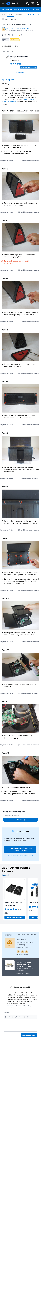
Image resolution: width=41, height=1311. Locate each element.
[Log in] (38, 3)
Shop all (5, 875)
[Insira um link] (16, 1017)
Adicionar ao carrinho (28, 67)
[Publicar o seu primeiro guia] (18, 951)
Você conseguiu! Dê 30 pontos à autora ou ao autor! (21, 849)
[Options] (3, 19)
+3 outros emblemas (22, 954)
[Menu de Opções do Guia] (38, 14)
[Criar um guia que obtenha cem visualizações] (26, 951)
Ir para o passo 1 (9, 80)
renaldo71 (10, 1006)
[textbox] (20, 1026)
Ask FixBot (19, 820)
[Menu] (3, 3)
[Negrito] (5, 1017)
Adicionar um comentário (20, 810)
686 (5, 35)
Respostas (19, 14)
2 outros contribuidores (28, 935)
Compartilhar (10, 1008)
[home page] (12, 3)
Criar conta (35, 9)
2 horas (6, 40)
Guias (10, 14)
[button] (27, 3)
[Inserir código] (12, 1017)
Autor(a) (8, 935)
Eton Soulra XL (11, 19)
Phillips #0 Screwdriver (19, 56)
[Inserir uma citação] (19, 1017)
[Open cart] (33, 3)
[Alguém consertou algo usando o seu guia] (22, 951)
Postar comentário (28, 1035)
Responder (31, 1006)
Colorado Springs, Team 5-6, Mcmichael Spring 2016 (24, 964)
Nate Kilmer (10, 28)
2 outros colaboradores (23, 28)
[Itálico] (9, 1017)
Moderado (16, 40)
